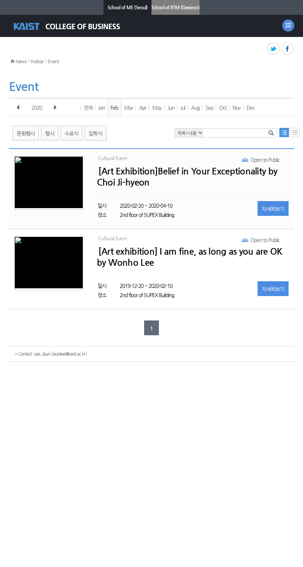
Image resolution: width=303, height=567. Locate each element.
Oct (223, 108)
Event (53, 61)
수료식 (71, 133)
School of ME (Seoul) (127, 7)
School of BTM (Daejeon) (176, 7)
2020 (36, 108)
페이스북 (287, 49)
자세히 (273, 209)
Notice (37, 61)
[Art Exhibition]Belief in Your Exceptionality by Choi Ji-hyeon (187, 176)
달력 (295, 132)
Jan (101, 108)
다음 (55, 107)
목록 (284, 132)
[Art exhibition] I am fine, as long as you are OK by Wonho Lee (189, 257)
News (21, 61)
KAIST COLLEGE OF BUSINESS (73, 26)
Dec (250, 108)
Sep (209, 108)
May (157, 108)
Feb (114, 108)
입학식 (95, 133)
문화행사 (26, 133)
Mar (128, 108)
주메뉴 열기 (288, 25)
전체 (88, 108)
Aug (195, 108)
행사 (49, 133)
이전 (18, 107)
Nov (236, 108)
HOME (12, 61)
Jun (171, 108)
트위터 (273, 49)
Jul (182, 108)
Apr (142, 108)
